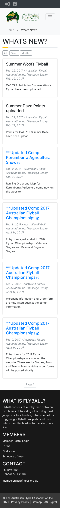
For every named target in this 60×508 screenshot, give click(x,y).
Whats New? (29, 30)
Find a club (9, 451)
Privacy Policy (20, 502)
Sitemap (37, 502)
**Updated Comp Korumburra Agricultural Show (29, 157)
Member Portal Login (15, 440)
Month (25, 53)
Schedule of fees (13, 456)
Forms (6, 446)
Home (10, 30)
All (5, 53)
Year (13, 53)
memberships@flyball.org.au (20, 480)
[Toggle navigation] (50, 16)
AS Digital (50, 502)
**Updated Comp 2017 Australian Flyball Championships (28, 213)
